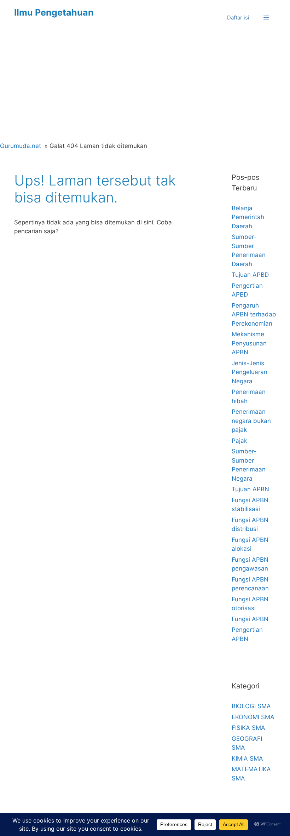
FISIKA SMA (248, 727)
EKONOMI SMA (253, 717)
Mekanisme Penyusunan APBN (249, 343)
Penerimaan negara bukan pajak (251, 420)
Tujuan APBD (250, 274)
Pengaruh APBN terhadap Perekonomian (254, 314)
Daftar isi (238, 17)
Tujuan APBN (250, 489)
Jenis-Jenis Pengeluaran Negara (249, 372)
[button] (266, 17)
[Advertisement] (145, 88)
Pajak (239, 440)
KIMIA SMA (247, 758)
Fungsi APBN (250, 619)
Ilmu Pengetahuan (54, 12)
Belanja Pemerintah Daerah (248, 217)
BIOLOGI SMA (251, 706)
